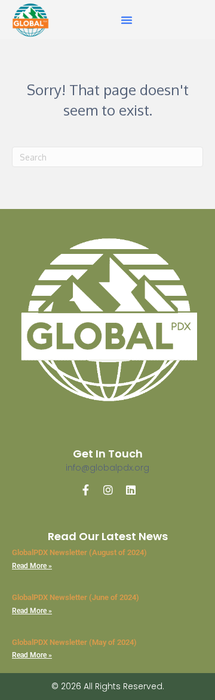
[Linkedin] (130, 489)
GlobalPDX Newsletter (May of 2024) (74, 642)
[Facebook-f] (85, 489)
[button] (127, 20)
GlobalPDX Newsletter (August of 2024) (79, 552)
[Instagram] (108, 489)
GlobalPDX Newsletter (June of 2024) (75, 597)
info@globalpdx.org (107, 468)
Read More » (32, 566)
